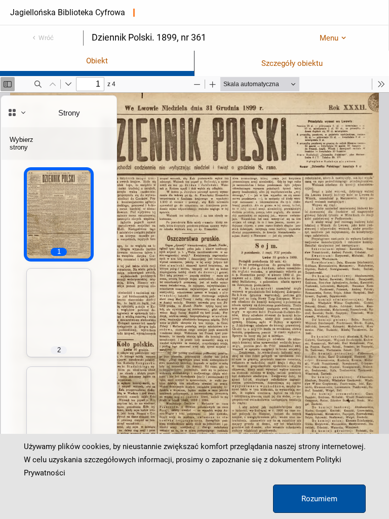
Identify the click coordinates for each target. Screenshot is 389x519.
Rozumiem (319, 498)
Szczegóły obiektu (292, 63)
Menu (329, 38)
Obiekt (97, 60)
